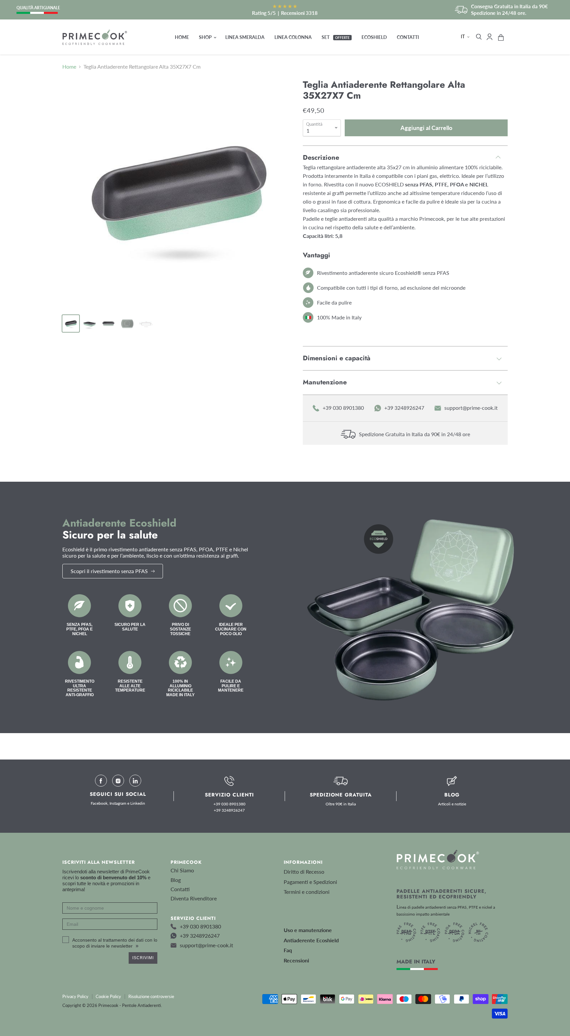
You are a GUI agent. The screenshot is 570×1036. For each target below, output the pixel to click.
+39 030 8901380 (343, 408)
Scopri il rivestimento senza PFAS (109, 571)
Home (182, 37)
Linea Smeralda (245, 37)
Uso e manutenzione (308, 930)
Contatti (408, 37)
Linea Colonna (293, 37)
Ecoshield (374, 37)
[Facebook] (101, 781)
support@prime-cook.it (471, 408)
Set (336, 37)
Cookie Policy (108, 996)
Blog (176, 880)
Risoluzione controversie (151, 996)
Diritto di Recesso (304, 871)
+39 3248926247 (404, 408)
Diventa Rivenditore (194, 898)
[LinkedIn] (135, 781)
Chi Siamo (182, 870)
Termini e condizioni (307, 892)
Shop (206, 37)
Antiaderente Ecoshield (311, 940)
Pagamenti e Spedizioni (310, 882)
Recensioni (296, 960)
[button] (465, 36)
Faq (288, 950)
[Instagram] (118, 781)
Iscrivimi (143, 957)
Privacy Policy (75, 996)
